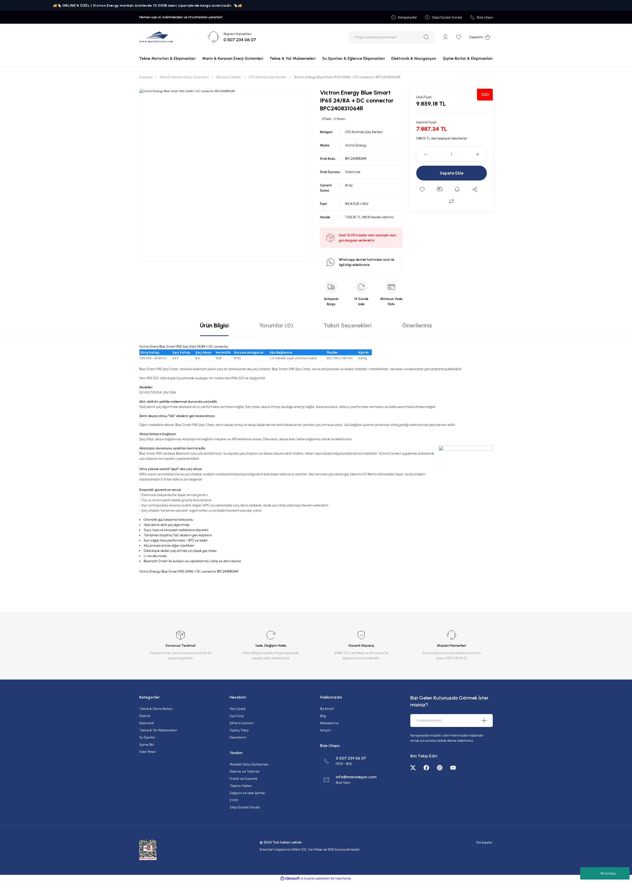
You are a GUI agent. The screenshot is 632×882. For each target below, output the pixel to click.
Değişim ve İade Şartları (247, 793)
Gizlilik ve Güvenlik (243, 779)
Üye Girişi (237, 716)
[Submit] (484, 720)
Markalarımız (329, 723)
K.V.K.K (234, 800)
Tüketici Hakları (241, 786)
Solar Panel (147, 752)
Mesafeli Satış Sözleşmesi (249, 764)
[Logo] (156, 37)
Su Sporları (147, 737)
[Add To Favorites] (422, 189)
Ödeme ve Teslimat (244, 771)
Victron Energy (356, 145)
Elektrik (145, 716)
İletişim (325, 730)
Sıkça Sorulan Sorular (245, 807)
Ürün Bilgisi (214, 325)
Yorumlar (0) (276, 325)
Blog (323, 716)
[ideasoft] (290, 878)
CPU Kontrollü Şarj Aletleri (364, 132)
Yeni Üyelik (238, 709)
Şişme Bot (146, 744)
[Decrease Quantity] (421, 154)
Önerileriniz (417, 325)
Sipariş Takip (239, 730)
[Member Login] (445, 37)
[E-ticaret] (315, 878)
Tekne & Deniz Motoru (155, 709)
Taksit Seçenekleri (348, 325)
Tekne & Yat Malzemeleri (158, 730)
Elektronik (146, 723)
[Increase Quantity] (481, 154)
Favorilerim (238, 737)
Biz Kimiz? (327, 709)
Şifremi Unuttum (242, 723)
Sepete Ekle (451, 173)
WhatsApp (608, 873)
